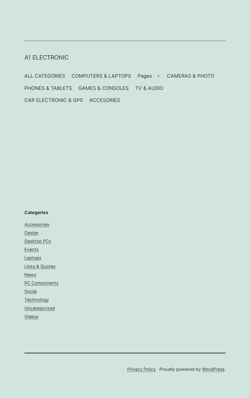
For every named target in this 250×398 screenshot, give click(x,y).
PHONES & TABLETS (48, 88)
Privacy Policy (141, 369)
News (30, 274)
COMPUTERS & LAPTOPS (101, 76)
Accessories (36, 224)
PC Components (41, 283)
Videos (31, 316)
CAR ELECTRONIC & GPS (53, 100)
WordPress (213, 369)
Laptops (32, 257)
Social (30, 291)
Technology (36, 299)
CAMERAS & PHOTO (190, 76)
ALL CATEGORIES (44, 76)
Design (31, 232)
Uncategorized (39, 308)
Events (31, 249)
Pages (145, 76)
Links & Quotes (39, 266)
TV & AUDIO (149, 88)
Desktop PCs (37, 241)
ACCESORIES (104, 100)
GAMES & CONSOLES (103, 88)
